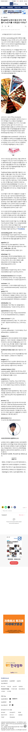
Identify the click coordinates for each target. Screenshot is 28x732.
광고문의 (15, 686)
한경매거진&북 (4, 1)
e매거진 (21, 1)
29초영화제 (12, 717)
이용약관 (21, 686)
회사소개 (3, 686)
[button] (25, 1)
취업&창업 (10, 7)
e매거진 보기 (14, 563)
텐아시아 (12, 714)
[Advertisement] (14, 590)
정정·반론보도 (22, 688)
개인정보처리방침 (5, 688)
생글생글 (20, 714)
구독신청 (9, 686)
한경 (4, 681)
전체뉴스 (3, 7)
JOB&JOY (5, 17)
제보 (18, 1)
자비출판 (14, 1)
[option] (14, 12)
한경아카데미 (4, 714)
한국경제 (3, 712)
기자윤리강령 (14, 688)
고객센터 (3, 691)
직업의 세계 (18, 7)
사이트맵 (9, 691)
